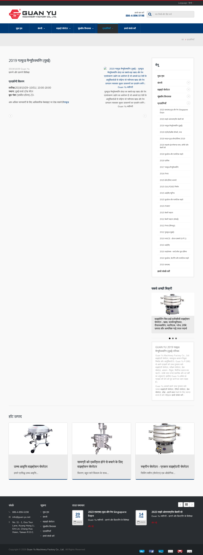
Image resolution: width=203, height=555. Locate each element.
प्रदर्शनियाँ (106, 28)
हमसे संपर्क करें (130, 28)
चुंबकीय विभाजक (85, 28)
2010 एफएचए (165, 265)
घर (183, 39)
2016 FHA (164, 174)
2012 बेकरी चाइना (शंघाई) (169, 219)
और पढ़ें (91, 526)
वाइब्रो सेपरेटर (62, 28)
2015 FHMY (165, 206)
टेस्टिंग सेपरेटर (180, 389)
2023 (79, 522)
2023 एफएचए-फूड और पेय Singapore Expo (174, 111)
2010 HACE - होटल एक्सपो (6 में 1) (173, 238)
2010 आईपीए (165, 245)
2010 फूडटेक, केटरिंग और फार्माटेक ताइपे (174, 258)
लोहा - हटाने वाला (168, 392)
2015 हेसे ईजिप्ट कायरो (168, 180)
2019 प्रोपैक (164, 161)
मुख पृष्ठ (19, 28)
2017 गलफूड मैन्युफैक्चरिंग (169, 167)
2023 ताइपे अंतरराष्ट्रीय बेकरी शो (172, 119)
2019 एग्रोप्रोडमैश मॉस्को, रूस (171, 132)
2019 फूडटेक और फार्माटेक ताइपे (171, 154)
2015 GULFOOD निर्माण (169, 187)
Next (192, 504)
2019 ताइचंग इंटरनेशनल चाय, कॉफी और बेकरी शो (174, 146)
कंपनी (40, 28)
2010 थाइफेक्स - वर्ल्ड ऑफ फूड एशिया (173, 251)
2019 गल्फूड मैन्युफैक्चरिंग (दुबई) (171, 126)
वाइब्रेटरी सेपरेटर (166, 389)
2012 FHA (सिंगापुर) (167, 226)
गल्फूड (66, 102)
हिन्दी (190, 3)
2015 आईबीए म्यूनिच (167, 193)
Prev (180, 504)
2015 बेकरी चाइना (166, 213)
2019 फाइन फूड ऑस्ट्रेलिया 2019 (172, 139)
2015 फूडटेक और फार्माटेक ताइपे (171, 199)
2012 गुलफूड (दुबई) (167, 232)
